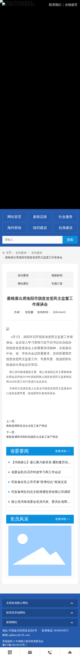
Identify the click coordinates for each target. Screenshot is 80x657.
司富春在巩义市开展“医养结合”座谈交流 (39, 482)
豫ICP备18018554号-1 (14, 644)
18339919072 (60, 630)
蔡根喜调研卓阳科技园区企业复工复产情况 (32, 436)
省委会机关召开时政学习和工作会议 (36, 472)
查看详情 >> (62, 451)
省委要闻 (19, 451)
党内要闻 (21, 252)
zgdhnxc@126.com (19, 635)
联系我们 (55, 4)
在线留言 (71, 4)
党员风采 (19, 519)
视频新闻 (56, 275)
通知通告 (23, 283)
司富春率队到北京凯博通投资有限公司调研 (40, 491)
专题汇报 (56, 283)
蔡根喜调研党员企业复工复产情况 (26, 425)
